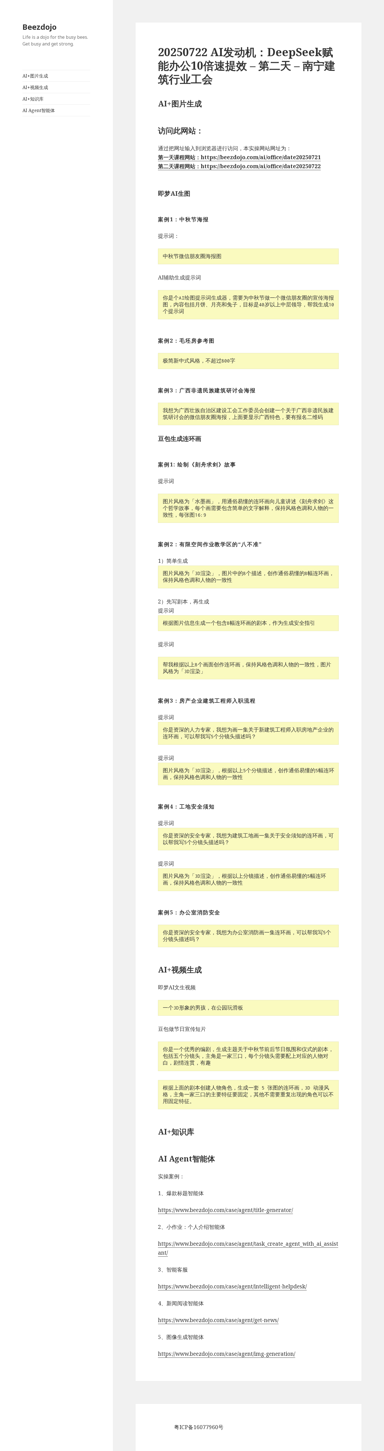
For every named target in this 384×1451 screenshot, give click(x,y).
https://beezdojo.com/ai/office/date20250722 (261, 166)
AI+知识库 (33, 99)
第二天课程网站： (179, 166)
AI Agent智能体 (38, 110)
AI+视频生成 (35, 87)
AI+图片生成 (35, 76)
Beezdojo (39, 27)
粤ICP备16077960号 (198, 1427)
